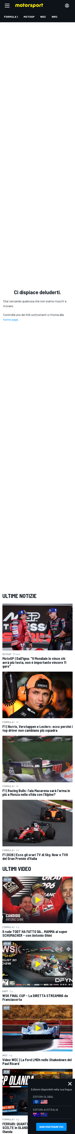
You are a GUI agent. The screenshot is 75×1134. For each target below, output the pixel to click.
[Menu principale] (7, 5)
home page (10, 319)
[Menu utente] (67, 6)
